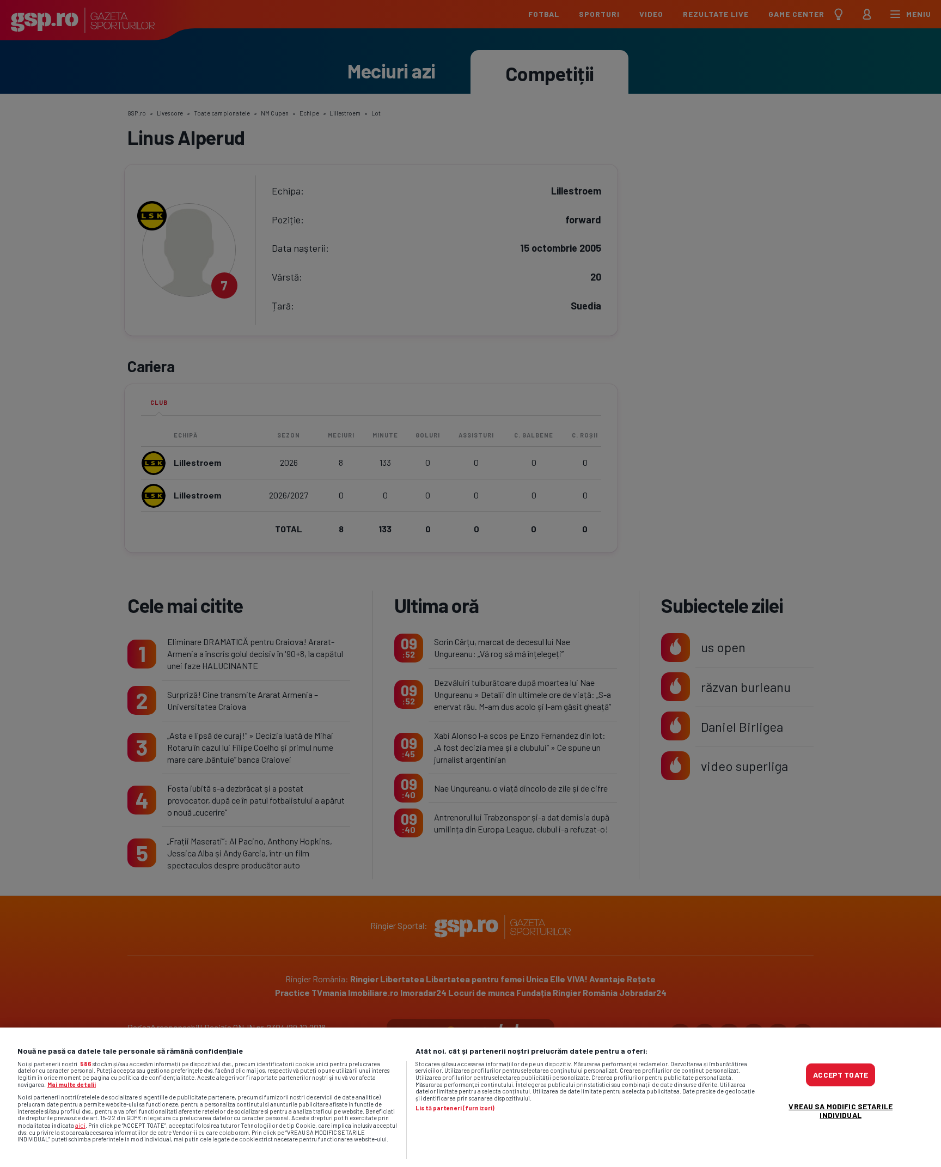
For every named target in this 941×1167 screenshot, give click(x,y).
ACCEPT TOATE (840, 1074)
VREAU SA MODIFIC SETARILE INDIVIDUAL (841, 1111)
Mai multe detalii (71, 1084)
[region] (470, 1097)
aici (80, 1125)
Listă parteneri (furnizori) (454, 1108)
